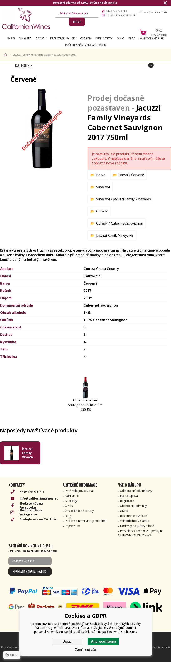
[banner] (26, 18)
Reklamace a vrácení (134, 516)
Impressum (72, 526)
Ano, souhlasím (103, 641)
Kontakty (71, 501)
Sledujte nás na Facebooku (31, 505)
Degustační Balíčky (63, 38)
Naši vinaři (72, 496)
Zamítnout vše (85, 650)
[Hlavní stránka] (6, 54)
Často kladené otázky (79, 511)
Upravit (68, 641)
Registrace (127, 501)
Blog (131, 38)
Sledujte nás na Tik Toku (38, 519)
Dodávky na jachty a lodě (137, 526)
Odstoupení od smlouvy (136, 491)
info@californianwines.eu (121, 15)
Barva (11, 38)
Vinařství (25, 38)
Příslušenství (104, 38)
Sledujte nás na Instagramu (31, 512)
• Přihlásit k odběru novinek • (30, 571)
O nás (120, 38)
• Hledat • (77, 22)
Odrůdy (40, 38)
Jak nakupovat (129, 496)
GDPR (124, 511)
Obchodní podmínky (133, 506)
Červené (137, 175)
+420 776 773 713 (116, 11)
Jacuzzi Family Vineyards (132, 199)
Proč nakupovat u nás (79, 491)
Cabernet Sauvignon (127, 223)
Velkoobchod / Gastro (134, 521)
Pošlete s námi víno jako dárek (85, 45)
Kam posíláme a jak (152, 38)
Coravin (85, 38)
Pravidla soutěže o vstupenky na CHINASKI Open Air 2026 (140, 533)
